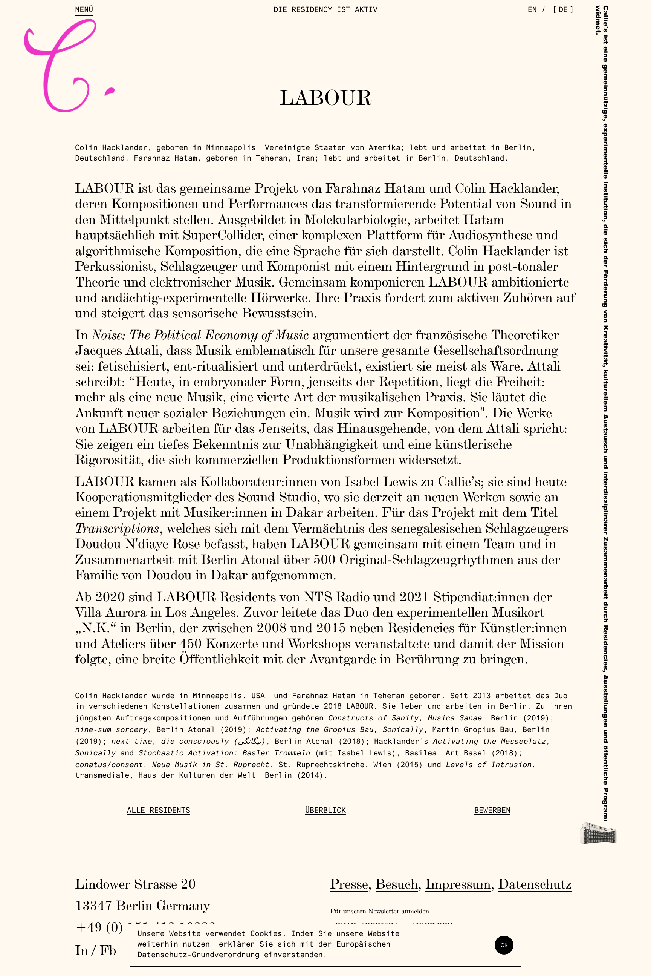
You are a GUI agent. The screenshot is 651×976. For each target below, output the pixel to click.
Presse (349, 883)
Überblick (325, 811)
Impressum (458, 883)
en (532, 10)
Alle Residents (158, 811)
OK (504, 945)
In (81, 950)
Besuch (397, 883)
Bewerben (492, 811)
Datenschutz (535, 883)
